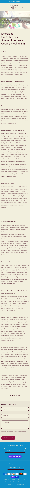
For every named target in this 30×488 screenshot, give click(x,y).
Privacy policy (21, 481)
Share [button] (4, 51)
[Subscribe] (24, 450)
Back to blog (16, 395)
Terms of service (11, 484)
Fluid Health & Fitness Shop (14, 479)
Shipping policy (20, 484)
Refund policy (13, 481)
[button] (3, 7)
